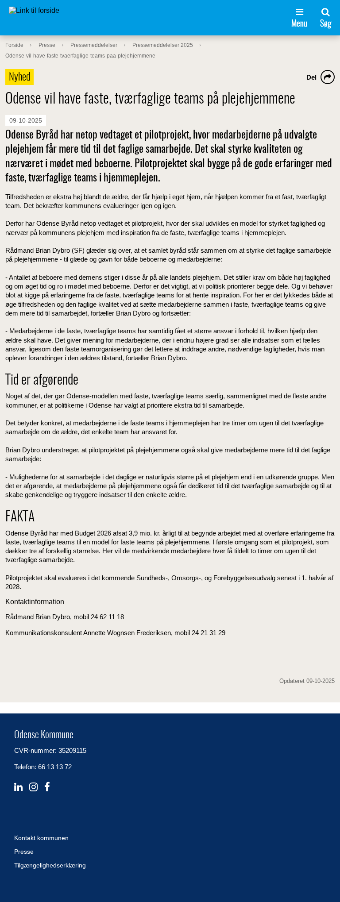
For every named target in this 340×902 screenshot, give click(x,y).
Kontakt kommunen (41, 837)
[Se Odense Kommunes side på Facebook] (47, 787)
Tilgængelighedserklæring (50, 865)
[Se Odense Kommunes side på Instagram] (33, 787)
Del (311, 77)
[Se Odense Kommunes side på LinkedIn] (18, 787)
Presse (24, 851)
